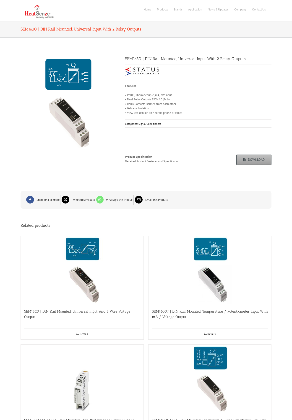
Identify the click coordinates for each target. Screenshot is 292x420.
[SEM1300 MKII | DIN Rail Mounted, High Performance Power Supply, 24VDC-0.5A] (82, 379)
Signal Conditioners (149, 123)
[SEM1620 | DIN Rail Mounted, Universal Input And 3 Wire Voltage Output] (82, 270)
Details (84, 334)
